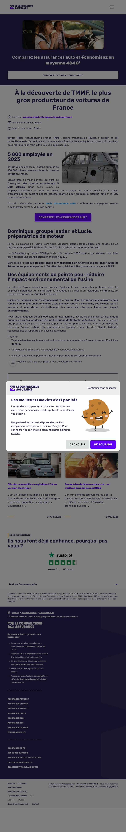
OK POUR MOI (103, 444)
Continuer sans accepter (99, 388)
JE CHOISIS (77, 444)
